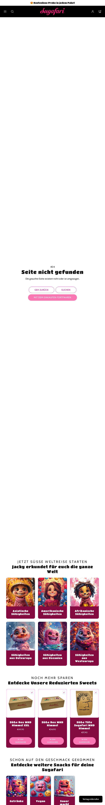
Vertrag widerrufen (91, 799)
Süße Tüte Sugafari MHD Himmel (84, 725)
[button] (5, 11)
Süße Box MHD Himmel (52, 724)
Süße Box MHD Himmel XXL (21, 724)
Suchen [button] (65, 290)
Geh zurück (42, 290)
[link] (93, 11)
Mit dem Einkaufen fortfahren (52, 297)
